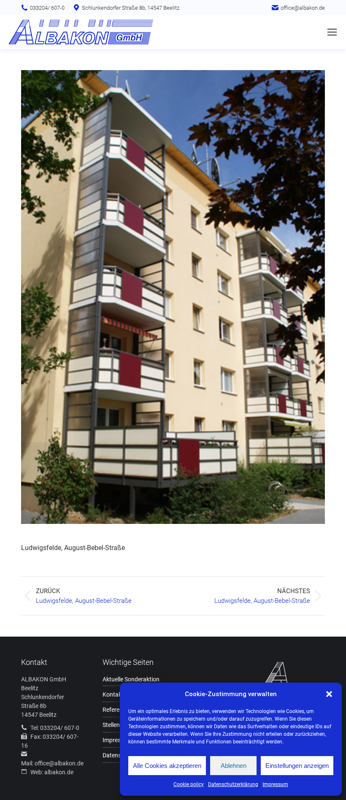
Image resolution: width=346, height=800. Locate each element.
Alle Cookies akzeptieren (167, 765)
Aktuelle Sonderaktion (131, 679)
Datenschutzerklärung (233, 784)
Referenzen (117, 709)
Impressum (275, 784)
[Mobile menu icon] (332, 32)
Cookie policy (188, 784)
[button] (329, 694)
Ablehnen (233, 765)
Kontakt (113, 694)
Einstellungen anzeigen (297, 765)
